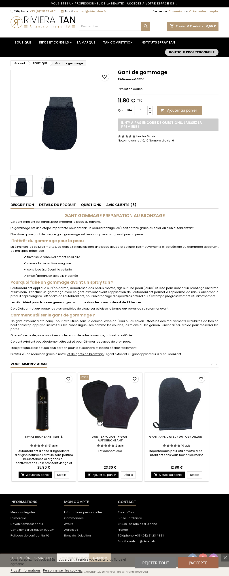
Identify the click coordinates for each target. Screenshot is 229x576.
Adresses (71, 530)
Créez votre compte (203, 11)
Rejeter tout (155, 563)
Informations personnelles (83, 512)
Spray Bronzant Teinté (44, 437)
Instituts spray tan (158, 42)
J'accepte (198, 563)
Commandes (74, 518)
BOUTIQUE (23, 42)
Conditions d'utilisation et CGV (32, 530)
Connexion (175, 11)
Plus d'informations (25, 570)
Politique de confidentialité (30, 535)
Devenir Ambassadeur (27, 524)
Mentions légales (23, 512)
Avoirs (68, 524)
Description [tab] (22, 204)
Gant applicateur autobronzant (176, 437)
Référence (126, 79)
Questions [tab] (91, 204)
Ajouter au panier (178, 110)
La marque (86, 42)
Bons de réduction (77, 535)
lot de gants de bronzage (85, 354)
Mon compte (76, 501)
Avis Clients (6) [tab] (121, 204)
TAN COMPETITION (118, 42)
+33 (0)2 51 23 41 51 (43, 11)
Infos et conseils (54, 42)
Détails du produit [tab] (57, 204)
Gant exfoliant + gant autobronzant (110, 439)
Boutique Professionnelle (191, 52)
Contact (127, 501)
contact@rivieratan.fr (90, 11)
